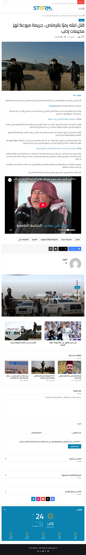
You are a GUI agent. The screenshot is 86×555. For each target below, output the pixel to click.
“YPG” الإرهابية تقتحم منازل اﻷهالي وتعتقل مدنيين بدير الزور (44, 376)
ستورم (79, 37)
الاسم (79, 423)
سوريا (75, 15)
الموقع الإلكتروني (36, 432)
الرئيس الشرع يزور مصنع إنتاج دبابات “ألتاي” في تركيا (58, 296)
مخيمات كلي (23, 239)
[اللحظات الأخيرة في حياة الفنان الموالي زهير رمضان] (69, 367)
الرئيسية (80, 15)
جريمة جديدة (65, 239)
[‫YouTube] (43, 499)
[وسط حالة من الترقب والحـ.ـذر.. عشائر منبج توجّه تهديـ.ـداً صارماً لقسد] (16, 367)
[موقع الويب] (66, 263)
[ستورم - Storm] (43, 8)
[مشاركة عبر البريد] (55, 249)
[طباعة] (51, 249)
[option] (43, 296)
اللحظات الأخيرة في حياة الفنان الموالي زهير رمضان (70, 376)
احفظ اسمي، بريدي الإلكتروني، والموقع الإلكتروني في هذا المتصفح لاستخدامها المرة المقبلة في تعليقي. (49, 441)
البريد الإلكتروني (76, 432)
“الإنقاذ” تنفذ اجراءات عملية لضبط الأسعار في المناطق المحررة (56, 148)
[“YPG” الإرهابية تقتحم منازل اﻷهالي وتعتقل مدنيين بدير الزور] (43, 367)
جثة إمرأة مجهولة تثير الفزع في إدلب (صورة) (61, 119)
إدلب (76, 239)
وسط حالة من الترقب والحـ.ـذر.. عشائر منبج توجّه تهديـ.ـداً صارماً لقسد (17, 376)
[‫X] (48, 499)
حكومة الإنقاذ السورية (49, 239)
